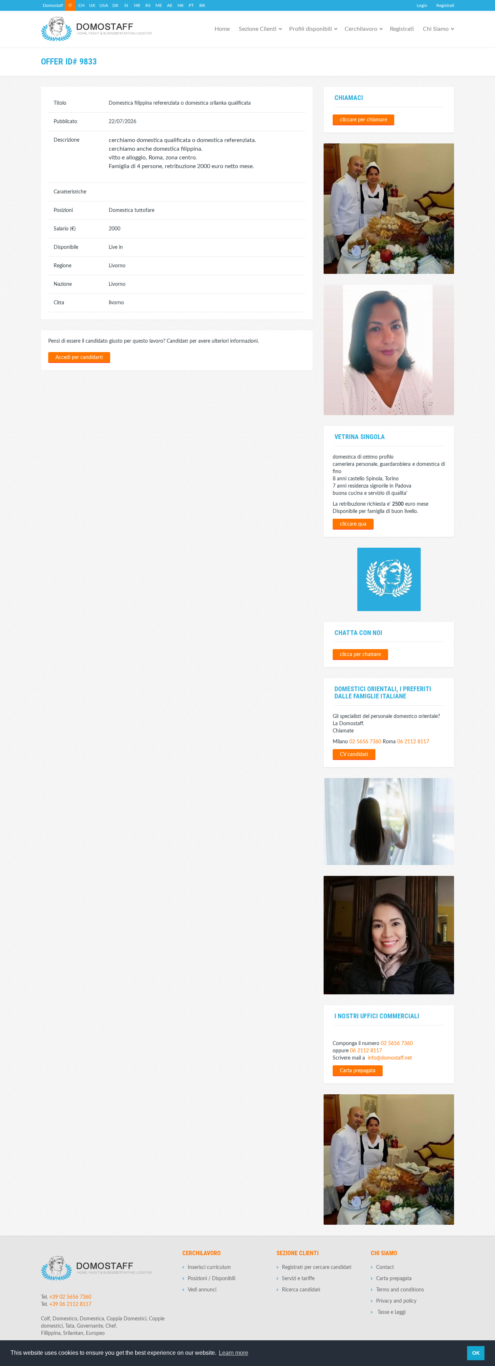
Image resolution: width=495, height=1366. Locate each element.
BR (202, 5)
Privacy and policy (396, 1301)
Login (422, 5)
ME (158, 5)
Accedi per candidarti (79, 357)
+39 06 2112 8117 (70, 1304)
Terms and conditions (400, 1289)
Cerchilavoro (361, 29)
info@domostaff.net (390, 1058)
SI (126, 5)
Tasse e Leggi (390, 1312)
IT (70, 5)
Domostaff (53, 5)
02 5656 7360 (365, 741)
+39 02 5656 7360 (70, 1297)
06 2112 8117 (413, 741)
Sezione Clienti (257, 29)
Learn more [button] (233, 1353)
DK (115, 5)
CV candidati (354, 754)
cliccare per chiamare (363, 119)
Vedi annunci (202, 1289)
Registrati (445, 5)
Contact (385, 1267)
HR (137, 5)
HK (181, 5)
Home (222, 29)
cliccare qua (353, 524)
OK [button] (476, 1353)
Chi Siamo (436, 29)
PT (191, 5)
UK (92, 5)
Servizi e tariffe (298, 1278)
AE (169, 5)
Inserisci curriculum (209, 1267)
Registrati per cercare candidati (317, 1267)
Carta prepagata (357, 1070)
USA (103, 5)
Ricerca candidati (301, 1289)
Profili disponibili (310, 29)
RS (148, 5)
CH (81, 5)
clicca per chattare (360, 654)
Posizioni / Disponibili (211, 1278)
